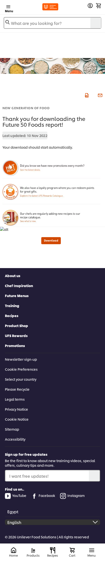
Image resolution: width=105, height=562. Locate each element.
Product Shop (16, 325)
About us (12, 275)
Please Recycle (17, 389)
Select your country (20, 379)
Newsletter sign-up (21, 359)
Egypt (12, 511)
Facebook (47, 495)
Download (51, 240)
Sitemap (12, 429)
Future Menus (17, 295)
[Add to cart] (98, 5)
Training (12, 305)
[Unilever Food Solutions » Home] (50, 6)
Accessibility (15, 439)
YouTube (19, 495)
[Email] (99, 94)
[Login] (90, 6)
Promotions (15, 345)
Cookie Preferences (21, 369)
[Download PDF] (86, 94)
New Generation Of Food (26, 108)
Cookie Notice (17, 419)
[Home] (13, 550)
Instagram (76, 495)
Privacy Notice (16, 409)
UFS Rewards (16, 335)
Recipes (11, 315)
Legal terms (15, 399)
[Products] (33, 550)
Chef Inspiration (19, 285)
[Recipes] (52, 550)
